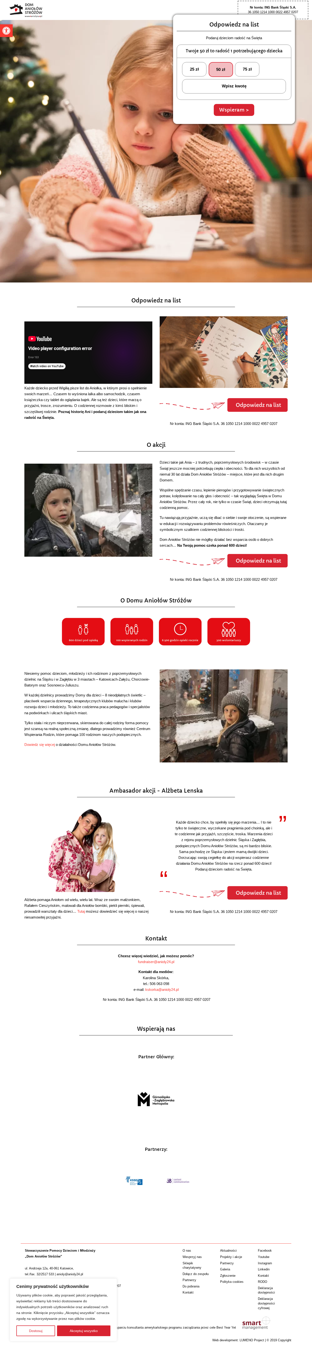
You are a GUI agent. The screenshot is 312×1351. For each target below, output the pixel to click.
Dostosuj (35, 1331)
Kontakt (188, 1292)
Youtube (263, 1257)
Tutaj (81, 911)
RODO (262, 1282)
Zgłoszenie (227, 1275)
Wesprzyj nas (192, 1257)
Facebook (265, 1250)
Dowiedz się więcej (39, 744)
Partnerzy (189, 1280)
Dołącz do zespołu (196, 1274)
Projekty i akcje (231, 1257)
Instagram (265, 1263)
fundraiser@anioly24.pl (156, 962)
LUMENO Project (252, 1340)
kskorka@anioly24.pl (162, 989)
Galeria (225, 1269)
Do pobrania (191, 1286)
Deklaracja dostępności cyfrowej (266, 1303)
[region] (63, 1309)
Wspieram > (234, 110)
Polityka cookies (232, 1282)
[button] (6, 30)
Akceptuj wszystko (84, 1331)
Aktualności (228, 1250)
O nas (187, 1250)
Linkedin (264, 1269)
